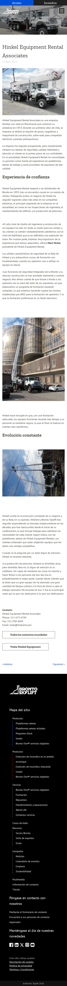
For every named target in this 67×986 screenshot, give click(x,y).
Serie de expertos (25, 838)
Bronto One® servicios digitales (32, 743)
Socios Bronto (23, 833)
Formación (21, 794)
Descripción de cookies (21, 961)
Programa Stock (24, 733)
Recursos (17, 828)
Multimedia (18, 879)
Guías (19, 843)
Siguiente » (59, 664)
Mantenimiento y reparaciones (32, 804)
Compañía (17, 851)
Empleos (20, 866)
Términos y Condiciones (21, 969)
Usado (19, 738)
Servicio (16, 784)
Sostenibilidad (23, 871)
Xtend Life (21, 809)
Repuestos (21, 799)
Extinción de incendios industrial (33, 766)
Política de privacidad (20, 965)
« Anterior (7, 664)
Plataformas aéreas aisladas (30, 728)
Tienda (16, 889)
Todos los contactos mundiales (28, 634)
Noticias (20, 856)
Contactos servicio (25, 814)
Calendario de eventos (28, 861)
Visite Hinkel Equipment (25, 646)
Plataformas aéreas (26, 723)
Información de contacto (25, 884)
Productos (17, 718)
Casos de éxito (20, 823)
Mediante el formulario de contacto (28, 912)
